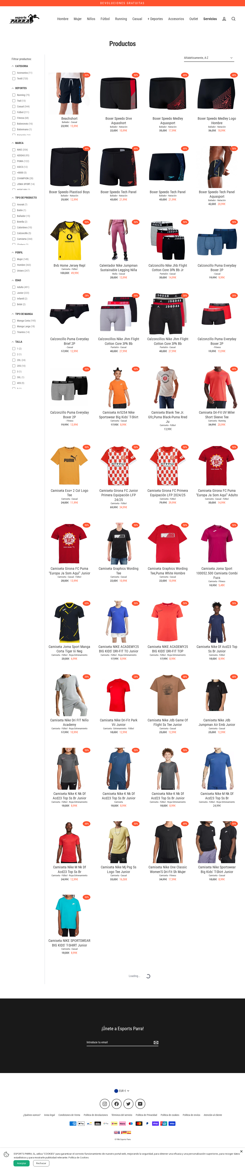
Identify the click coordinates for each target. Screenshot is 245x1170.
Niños (91, 19)
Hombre (62, 19)
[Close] (241, 1151)
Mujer (78, 19)
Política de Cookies (79, 1157)
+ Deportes (155, 19)
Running (121, 19)
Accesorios (176, 19)
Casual (137, 19)
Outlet (193, 19)
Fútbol (105, 19)
